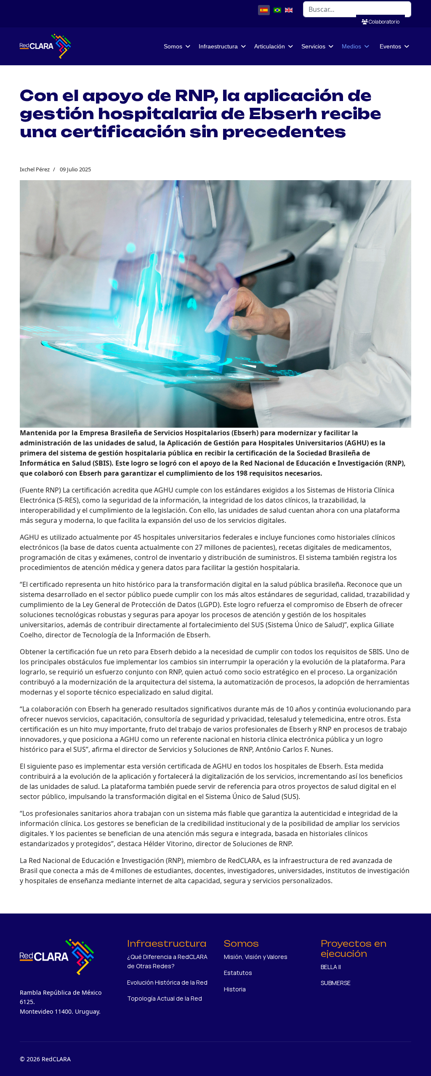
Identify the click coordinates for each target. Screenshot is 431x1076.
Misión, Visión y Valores (255, 957)
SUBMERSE (336, 983)
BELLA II (331, 967)
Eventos (390, 46)
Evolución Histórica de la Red (167, 982)
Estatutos (238, 973)
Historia (235, 989)
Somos (173, 46)
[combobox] (357, 9)
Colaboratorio (383, 21)
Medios (351, 46)
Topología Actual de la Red (164, 998)
